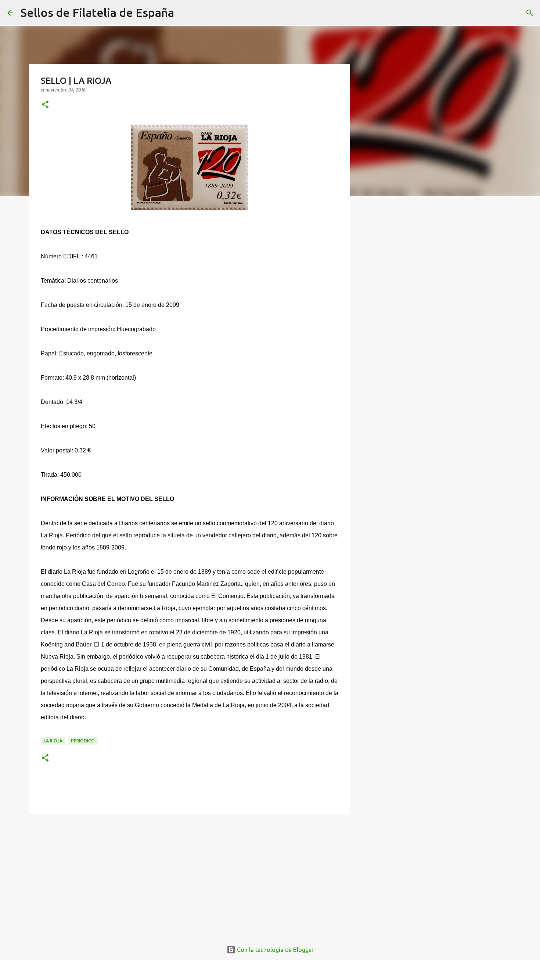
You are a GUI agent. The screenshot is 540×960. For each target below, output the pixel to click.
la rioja (53, 740)
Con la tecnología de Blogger (274, 949)
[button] (45, 105)
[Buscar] (184, 13)
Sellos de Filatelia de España (97, 12)
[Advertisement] (189, 876)
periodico (83, 740)
